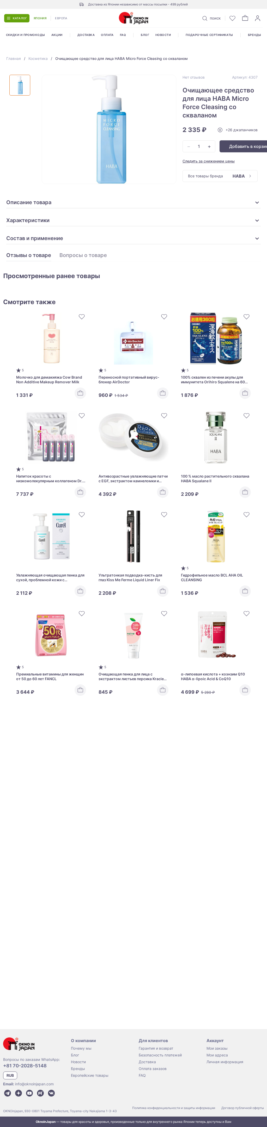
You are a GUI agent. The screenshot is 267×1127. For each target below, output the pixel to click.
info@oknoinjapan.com (34, 1084)
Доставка (86, 35)
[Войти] (257, 18)
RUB (10, 1075)
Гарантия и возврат (156, 1048)
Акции (57, 35)
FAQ (123, 35)
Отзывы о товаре (28, 255)
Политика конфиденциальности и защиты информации (173, 1108)
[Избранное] (232, 18)
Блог (145, 35)
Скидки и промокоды (25, 35)
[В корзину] (80, 393)
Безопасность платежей (160, 1055)
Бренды (254, 35)
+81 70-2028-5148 (25, 1065)
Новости (163, 35)
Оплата (107, 35)
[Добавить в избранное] (82, 316)
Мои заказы (217, 1048)
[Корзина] (245, 18)
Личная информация (225, 1062)
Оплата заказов (153, 1068)
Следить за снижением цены (209, 161)
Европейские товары (89, 1075)
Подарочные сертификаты (209, 35)
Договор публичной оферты (242, 1108)
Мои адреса (217, 1055)
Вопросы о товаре (83, 255)
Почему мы (81, 1048)
